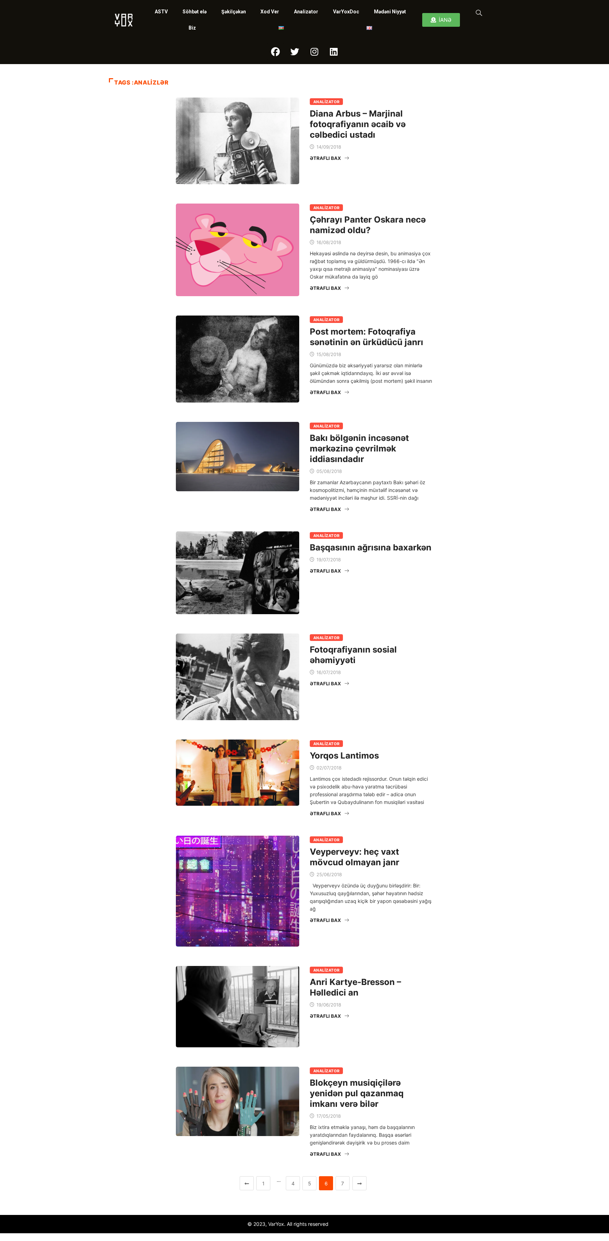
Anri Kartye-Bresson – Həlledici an (355, 987)
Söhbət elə (195, 11)
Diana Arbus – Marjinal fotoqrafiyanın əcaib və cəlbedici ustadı (358, 124)
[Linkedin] (334, 52)
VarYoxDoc (346, 11)
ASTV (161, 11)
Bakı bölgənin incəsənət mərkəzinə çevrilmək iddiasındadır (359, 448)
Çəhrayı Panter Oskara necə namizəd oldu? (368, 224)
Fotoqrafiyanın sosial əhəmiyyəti (353, 654)
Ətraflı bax (325, 158)
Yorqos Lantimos (344, 755)
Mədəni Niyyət (390, 11)
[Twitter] (295, 52)
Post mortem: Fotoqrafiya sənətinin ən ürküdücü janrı (366, 336)
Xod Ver (269, 11)
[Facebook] (275, 52)
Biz (192, 28)
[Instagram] (314, 52)
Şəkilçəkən (233, 11)
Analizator (306, 11)
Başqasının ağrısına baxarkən (370, 547)
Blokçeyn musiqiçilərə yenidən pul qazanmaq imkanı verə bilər (357, 1093)
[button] (477, 12)
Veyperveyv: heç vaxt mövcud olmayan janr (354, 857)
